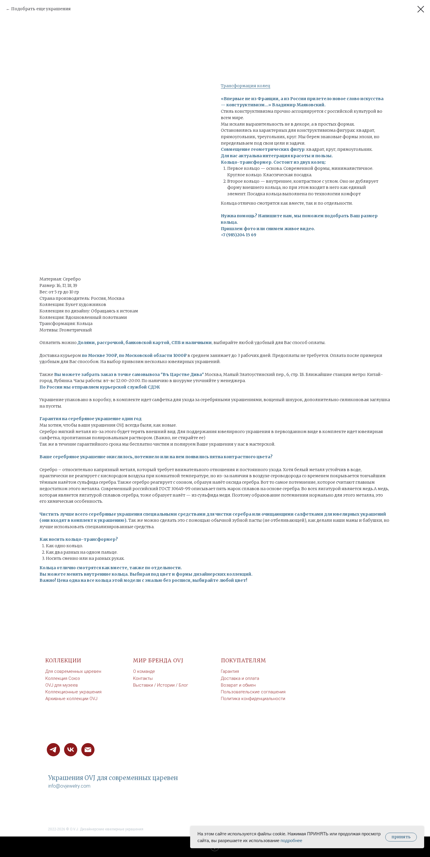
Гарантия (230, 671)
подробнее (291, 840)
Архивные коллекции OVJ (71, 698)
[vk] (70, 749)
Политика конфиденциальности (253, 698)
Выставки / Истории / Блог (160, 685)
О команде (144, 671)
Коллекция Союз (62, 678)
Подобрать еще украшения (41, 8)
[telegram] (53, 749)
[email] (87, 749)
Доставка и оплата (240, 678)
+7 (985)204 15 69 (238, 234)
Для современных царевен (73, 671)
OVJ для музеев (61, 685)
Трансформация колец (245, 85)
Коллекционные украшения (73, 692)
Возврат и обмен (238, 685)
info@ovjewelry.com (69, 786)
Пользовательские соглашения (253, 692)
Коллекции (63, 660)
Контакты (143, 678)
